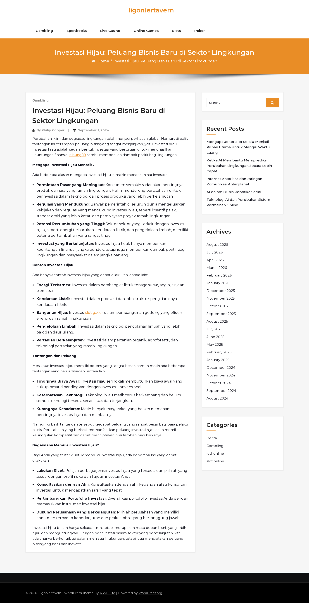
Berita (212, 438)
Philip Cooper (53, 130)
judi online (215, 453)
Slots (176, 30)
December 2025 (221, 290)
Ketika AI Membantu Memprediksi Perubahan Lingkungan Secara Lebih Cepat (239, 165)
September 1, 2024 (93, 130)
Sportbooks (77, 30)
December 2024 (221, 367)
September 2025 (221, 314)
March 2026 (217, 267)
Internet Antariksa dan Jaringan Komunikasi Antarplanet (234, 181)
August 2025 (217, 321)
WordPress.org (150, 593)
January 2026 (218, 283)
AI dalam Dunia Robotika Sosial (234, 192)
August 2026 (217, 244)
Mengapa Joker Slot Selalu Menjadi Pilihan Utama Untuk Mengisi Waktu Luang (238, 147)
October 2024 (219, 383)
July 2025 (215, 329)
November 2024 (221, 375)
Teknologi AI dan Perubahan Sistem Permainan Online (238, 202)
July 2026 (215, 252)
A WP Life (107, 593)
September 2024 (221, 390)
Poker (199, 30)
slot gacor (94, 312)
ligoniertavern (151, 10)
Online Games (146, 30)
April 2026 (215, 260)
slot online (215, 461)
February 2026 (219, 275)
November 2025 (221, 298)
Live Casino (110, 30)
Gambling (44, 30)
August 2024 (217, 398)
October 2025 (219, 306)
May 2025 (215, 344)
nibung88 (77, 155)
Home (103, 61)
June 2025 (215, 337)
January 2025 (218, 360)
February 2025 (219, 352)
